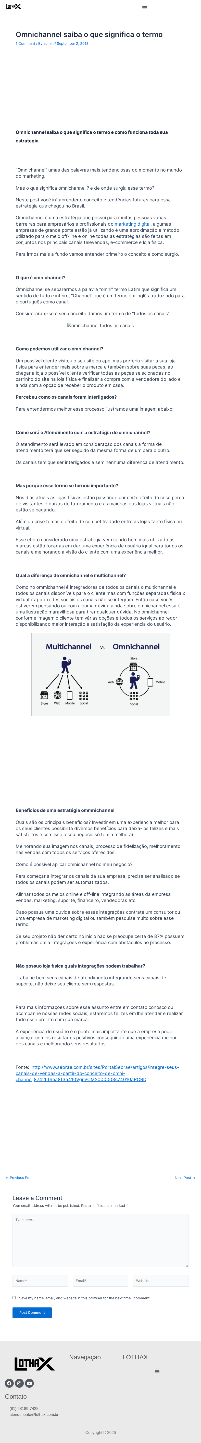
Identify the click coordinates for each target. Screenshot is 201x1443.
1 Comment (25, 43)
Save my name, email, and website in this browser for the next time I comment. (85, 1298)
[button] (144, 7)
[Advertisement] (100, 87)
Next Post (185, 1178)
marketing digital (133, 224)
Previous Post (19, 1178)
